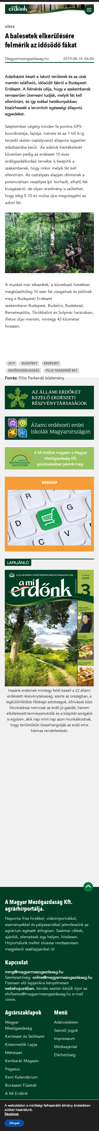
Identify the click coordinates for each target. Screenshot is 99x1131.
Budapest (29, 363)
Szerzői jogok (66, 1030)
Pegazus (12, 1069)
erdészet (51, 363)
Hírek (10, 27)
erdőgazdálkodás (23, 370)
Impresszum (64, 1038)
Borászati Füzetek (21, 1085)
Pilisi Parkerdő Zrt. (62, 370)
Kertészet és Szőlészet (24, 1036)
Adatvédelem (66, 1022)
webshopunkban (19, 988)
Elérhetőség (64, 1055)
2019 (11, 363)
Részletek (12, 1114)
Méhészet (13, 1052)
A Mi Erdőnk (16, 1093)
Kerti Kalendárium (21, 1077)
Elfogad (14, 1123)
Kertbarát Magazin (22, 1061)
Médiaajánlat (65, 1046)
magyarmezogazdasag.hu (27, 58)
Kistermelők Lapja (21, 1044)
